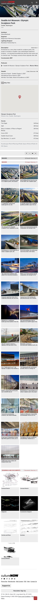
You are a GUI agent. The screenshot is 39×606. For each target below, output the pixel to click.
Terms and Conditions (24, 596)
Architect (4, 32)
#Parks (29, 143)
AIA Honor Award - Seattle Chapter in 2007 (13, 73)
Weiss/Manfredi (5, 34)
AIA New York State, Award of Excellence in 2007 (15, 77)
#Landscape (4, 143)
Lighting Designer (6, 41)
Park (2, 27)
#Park (10, 143)
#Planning (15, 143)
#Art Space (4, 146)
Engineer (4, 36)
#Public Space (22, 143)
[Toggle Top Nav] (32, 2)
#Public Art (34, 143)
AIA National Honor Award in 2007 (11, 75)
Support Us (6, 585)
